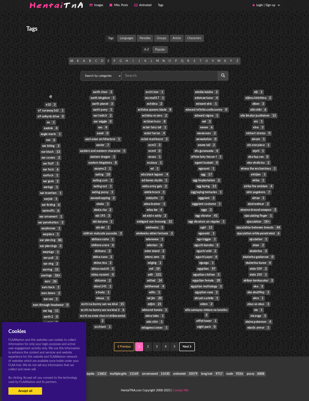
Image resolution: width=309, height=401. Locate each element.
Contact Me (180, 390)
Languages (126, 38)
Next (186, 346)
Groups (161, 38)
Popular (160, 49)
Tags (111, 38)
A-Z (146, 49)
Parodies (145, 38)
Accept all (25, 391)
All (71, 61)
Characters (194, 38)
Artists (177, 38)
